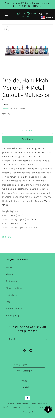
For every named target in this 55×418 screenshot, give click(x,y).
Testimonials (12, 281)
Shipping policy (29, 412)
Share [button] (8, 236)
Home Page (11, 294)
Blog (8, 301)
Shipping (5, 108)
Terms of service (14, 308)
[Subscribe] (45, 339)
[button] (6, 14)
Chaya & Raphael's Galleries (26, 403)
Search (9, 267)
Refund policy (12, 315)
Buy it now (27, 139)
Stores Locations (14, 288)
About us (10, 274)
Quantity (6, 113)
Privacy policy (30, 407)
